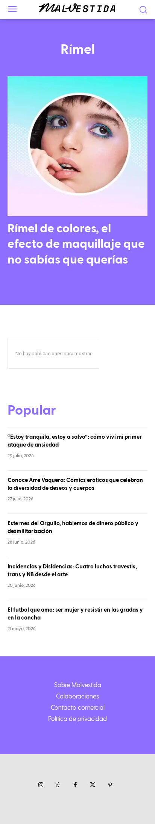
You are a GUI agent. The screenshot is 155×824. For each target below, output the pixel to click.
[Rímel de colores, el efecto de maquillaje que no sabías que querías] (77, 146)
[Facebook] (75, 785)
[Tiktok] (58, 785)
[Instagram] (40, 785)
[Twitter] (92, 785)
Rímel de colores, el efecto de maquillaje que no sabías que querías (76, 244)
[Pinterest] (110, 785)
